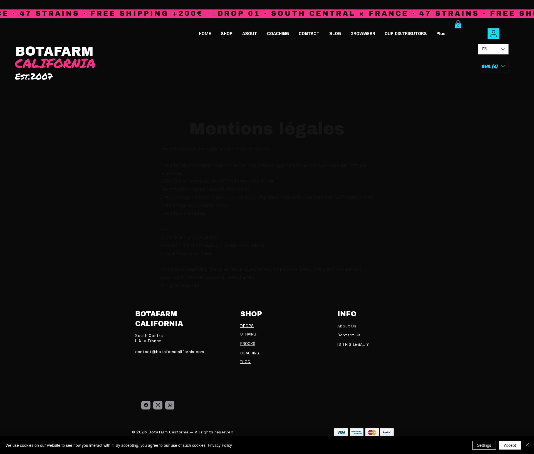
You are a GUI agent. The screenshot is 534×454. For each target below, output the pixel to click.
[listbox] (493, 66)
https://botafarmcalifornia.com (212, 165)
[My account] (493, 33)
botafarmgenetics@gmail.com (193, 205)
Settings (484, 445)
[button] (458, 24)
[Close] (527, 445)
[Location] (145, 405)
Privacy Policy (220, 445)
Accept (510, 445)
